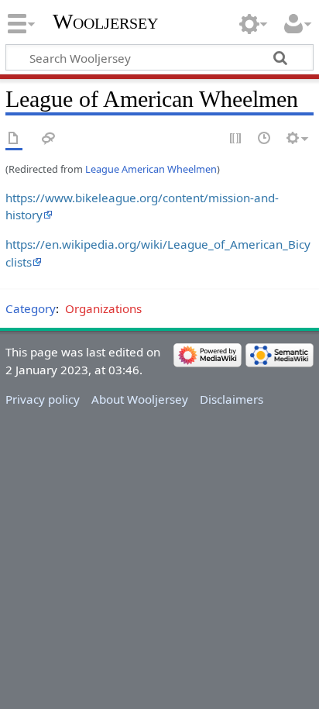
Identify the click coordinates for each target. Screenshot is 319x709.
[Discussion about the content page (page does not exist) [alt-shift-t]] (48, 139)
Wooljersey (105, 21)
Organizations (103, 308)
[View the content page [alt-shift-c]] (13, 139)
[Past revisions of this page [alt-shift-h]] (264, 139)
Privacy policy (42, 399)
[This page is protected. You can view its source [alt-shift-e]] (236, 139)
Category (30, 308)
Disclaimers (231, 399)
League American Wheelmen (151, 169)
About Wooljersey (139, 399)
